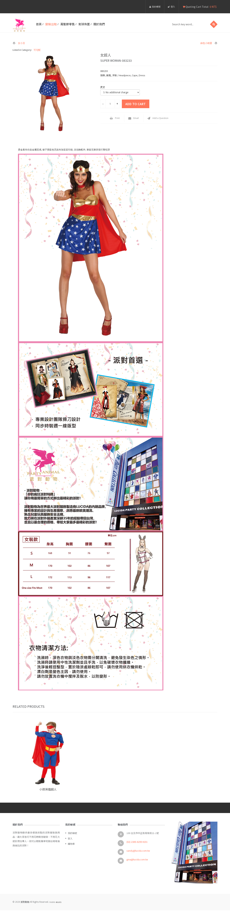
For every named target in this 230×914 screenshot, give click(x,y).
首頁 (39, 24)
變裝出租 (51, 24)
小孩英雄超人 (48, 789)
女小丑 (21, 43)
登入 (173, 6)
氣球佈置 (84, 24)
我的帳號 (156, 6)
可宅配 (37, 50)
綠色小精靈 (206, 43)
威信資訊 (58, 902)
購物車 (71, 843)
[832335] (54, 93)
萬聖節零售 (67, 24)
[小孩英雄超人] (48, 753)
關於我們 (99, 24)
